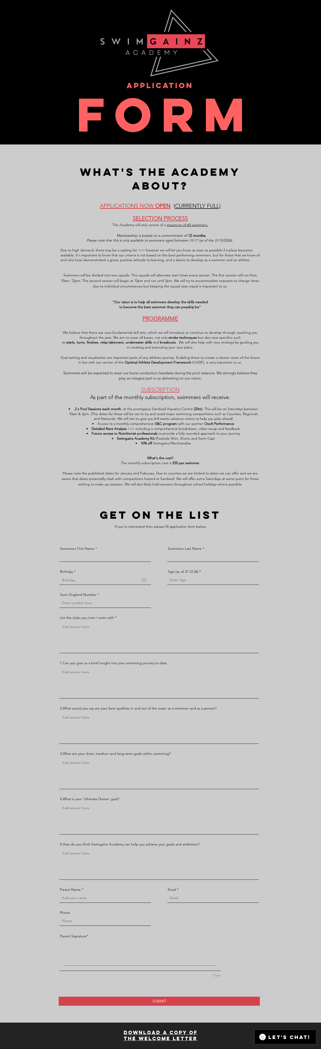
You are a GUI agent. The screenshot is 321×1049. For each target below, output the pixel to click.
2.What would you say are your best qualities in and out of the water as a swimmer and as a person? (138, 708)
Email (172, 889)
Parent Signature (73, 936)
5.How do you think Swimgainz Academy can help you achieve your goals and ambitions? (129, 844)
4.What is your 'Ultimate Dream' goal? (89, 799)
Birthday (68, 571)
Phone (65, 912)
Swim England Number (78, 594)
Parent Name (70, 889)
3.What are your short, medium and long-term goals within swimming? (115, 753)
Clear (216, 975)
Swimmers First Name (77, 548)
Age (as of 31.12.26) (183, 571)
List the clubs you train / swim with (87, 617)
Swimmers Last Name (185, 548)
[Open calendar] (144, 580)
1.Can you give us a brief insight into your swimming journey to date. (114, 663)
